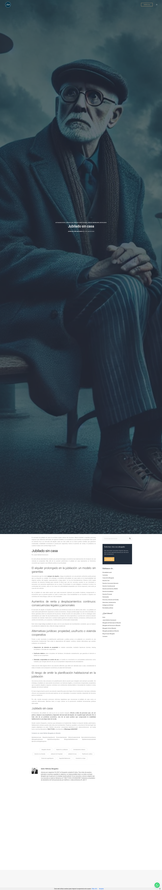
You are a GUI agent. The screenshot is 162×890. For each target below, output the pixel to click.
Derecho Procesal (107, 594)
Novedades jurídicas (108, 608)
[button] (157, 885)
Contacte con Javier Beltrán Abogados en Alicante (46, 733)
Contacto (105, 636)
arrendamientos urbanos (79, 749)
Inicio (104, 617)
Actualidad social (60, 222)
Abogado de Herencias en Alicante (112, 622)
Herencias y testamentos (109, 602)
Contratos (105, 575)
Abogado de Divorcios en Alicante (111, 625)
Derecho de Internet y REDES (110, 588)
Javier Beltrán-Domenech (109, 620)
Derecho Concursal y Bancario (110, 583)
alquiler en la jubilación (62, 749)
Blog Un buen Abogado (109, 633)
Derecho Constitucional (80, 222)
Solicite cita (109, 559)
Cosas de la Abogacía (108, 578)
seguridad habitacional (64, 758)
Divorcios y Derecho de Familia (111, 599)
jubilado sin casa (72, 754)
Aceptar (101, 888)
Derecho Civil (69, 222)
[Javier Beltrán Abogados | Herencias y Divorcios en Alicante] (8, 4)
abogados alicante (46, 749)
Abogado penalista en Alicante (111, 631)
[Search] (130, 538)
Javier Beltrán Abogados (75, 231)
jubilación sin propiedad (56, 754)
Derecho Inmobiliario (93, 222)
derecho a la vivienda (40, 754)
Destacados (103, 222)
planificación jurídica (87, 754)
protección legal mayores (47, 758)
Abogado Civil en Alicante (109, 628)
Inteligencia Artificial (108, 605)
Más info (94, 888)
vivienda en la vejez (80, 758)
